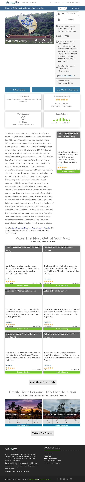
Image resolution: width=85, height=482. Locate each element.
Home (7, 8)
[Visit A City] (11, 449)
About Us (47, 456)
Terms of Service (45, 479)
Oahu (15, 8)
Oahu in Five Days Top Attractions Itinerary (60, 414)
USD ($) (24, 2)
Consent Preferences (52, 463)
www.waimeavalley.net (66, 76)
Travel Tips (56, 2)
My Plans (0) (76, 2)
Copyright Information (52, 461)
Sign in (68, 2)
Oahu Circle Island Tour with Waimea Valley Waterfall (31, 228)
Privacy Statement (51, 458)
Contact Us (48, 454)
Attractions (24, 8)
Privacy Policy (33, 479)
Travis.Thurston (49, 12)
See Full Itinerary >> (23, 425)
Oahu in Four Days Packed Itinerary (19, 414)
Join (64, 2)
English (32, 2)
